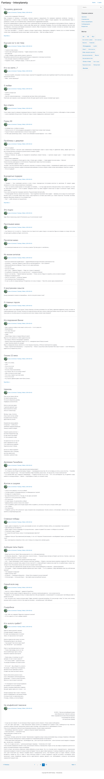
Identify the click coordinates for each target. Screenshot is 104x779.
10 (46, 764)
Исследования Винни (13, 320)
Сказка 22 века (11, 355)
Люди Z (84, 49)
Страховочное (85, 19)
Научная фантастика (87, 58)
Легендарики (87, 46)
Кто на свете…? (11, 68)
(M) (83, 36)
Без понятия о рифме (87, 39)
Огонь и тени (87, 61)
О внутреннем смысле (14, 288)
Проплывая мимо (12, 224)
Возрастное (85, 26)
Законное (84, 17)
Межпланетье (92, 49)
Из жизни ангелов (12, 254)
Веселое (85, 42)
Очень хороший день (87, 21)
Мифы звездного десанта (88, 52)
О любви (8, 85)
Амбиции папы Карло (13, 547)
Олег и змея (96, 61)
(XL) (93, 36)
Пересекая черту (86, 64)
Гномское (91, 42)
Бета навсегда (98, 39)
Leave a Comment (12, 12)
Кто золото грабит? (12, 623)
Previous (6, 764)
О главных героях (12, 302)
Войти (93, 2)
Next (74, 764)
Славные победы (11, 519)
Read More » (7, 35)
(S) (88, 36)
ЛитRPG (95, 46)
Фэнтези (85, 68)
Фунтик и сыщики (12, 483)
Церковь (8, 389)
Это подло (8, 210)
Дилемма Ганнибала (13, 462)
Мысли (97, 55)
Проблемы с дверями (14, 141)
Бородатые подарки (13, 176)
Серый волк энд (11, 584)
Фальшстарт (97, 65)
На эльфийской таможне (15, 705)
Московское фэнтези (87, 55)
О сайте (100, 2)
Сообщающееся (86, 24)
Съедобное (9, 607)
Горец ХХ (8, 121)
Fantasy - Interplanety (14, 2)
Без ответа (9, 105)
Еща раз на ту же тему (14, 43)
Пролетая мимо (11, 240)
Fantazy (19, 12)
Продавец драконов (13, 9)
